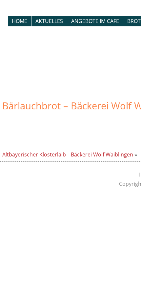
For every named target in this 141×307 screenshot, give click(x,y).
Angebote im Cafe (95, 21)
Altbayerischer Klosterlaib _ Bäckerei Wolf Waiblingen (67, 154)
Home (19, 21)
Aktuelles (49, 21)
